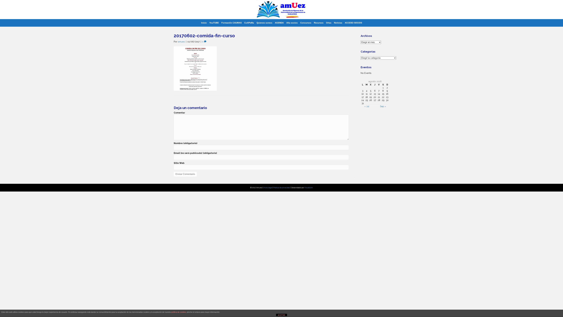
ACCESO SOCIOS (353, 23)
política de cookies (178, 312)
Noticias (338, 23)
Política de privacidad (281, 188)
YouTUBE (214, 23)
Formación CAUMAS (231, 23)
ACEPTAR (281, 315)
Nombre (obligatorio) (185, 143)
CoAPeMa (249, 23)
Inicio (204, 23)
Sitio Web (179, 163)
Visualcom (308, 188)
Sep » (383, 106)
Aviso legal (268, 188)
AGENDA (279, 23)
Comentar (179, 113)
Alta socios (292, 23)
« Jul (366, 106)
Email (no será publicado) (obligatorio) (195, 153)
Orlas (328, 23)
